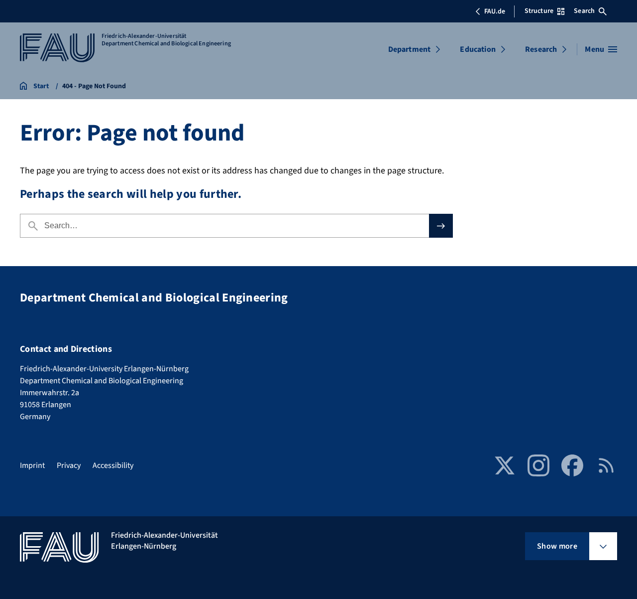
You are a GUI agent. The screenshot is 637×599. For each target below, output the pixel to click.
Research (541, 49)
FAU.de (494, 11)
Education (477, 49)
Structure (539, 11)
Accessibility (113, 465)
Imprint (32, 465)
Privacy (69, 465)
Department (409, 49)
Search (584, 11)
